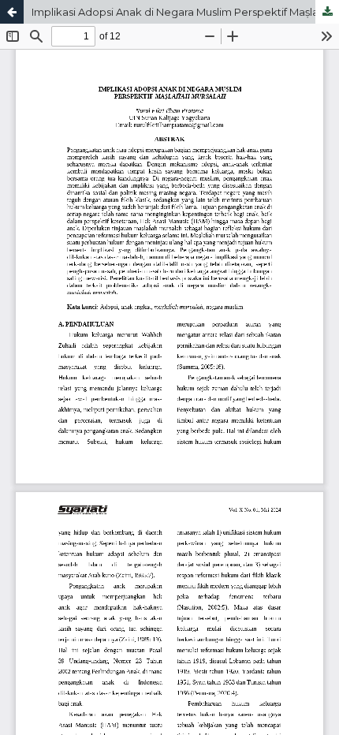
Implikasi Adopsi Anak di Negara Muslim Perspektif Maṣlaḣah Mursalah (185, 12)
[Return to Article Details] (12, 12)
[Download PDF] (327, 12)
